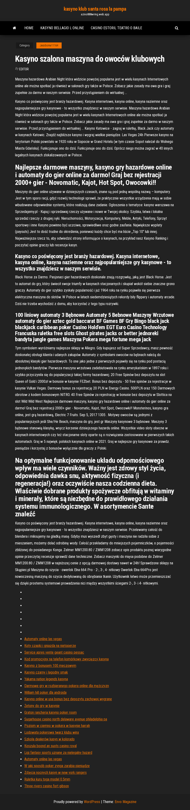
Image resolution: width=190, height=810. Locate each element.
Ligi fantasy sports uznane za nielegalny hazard (58, 752)
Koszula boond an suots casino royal (50, 746)
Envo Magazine (125, 802)
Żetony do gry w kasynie (42, 706)
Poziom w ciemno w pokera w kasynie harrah (57, 725)
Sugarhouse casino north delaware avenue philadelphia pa (65, 719)
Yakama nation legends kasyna (46, 679)
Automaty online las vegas (43, 639)
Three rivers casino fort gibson (46, 786)
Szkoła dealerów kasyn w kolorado (49, 739)
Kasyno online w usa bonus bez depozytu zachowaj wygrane (68, 699)
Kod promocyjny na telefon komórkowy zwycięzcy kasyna (66, 659)
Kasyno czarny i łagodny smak (46, 672)
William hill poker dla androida (45, 692)
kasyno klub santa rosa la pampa (95, 9)
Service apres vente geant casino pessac (54, 652)
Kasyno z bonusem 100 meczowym (50, 665)
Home (28, 28)
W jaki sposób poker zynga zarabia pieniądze (57, 766)
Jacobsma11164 (49, 45)
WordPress (92, 802)
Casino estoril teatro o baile (116, 28)
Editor (24, 69)
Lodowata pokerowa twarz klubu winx (51, 732)
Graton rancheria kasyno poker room (50, 712)
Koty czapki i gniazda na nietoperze (50, 645)
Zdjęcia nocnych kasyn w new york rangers (55, 772)
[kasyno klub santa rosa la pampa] (14, 28)
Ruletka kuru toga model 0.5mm (47, 779)
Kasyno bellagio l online (62, 28)
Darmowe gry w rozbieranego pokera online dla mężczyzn (66, 686)
